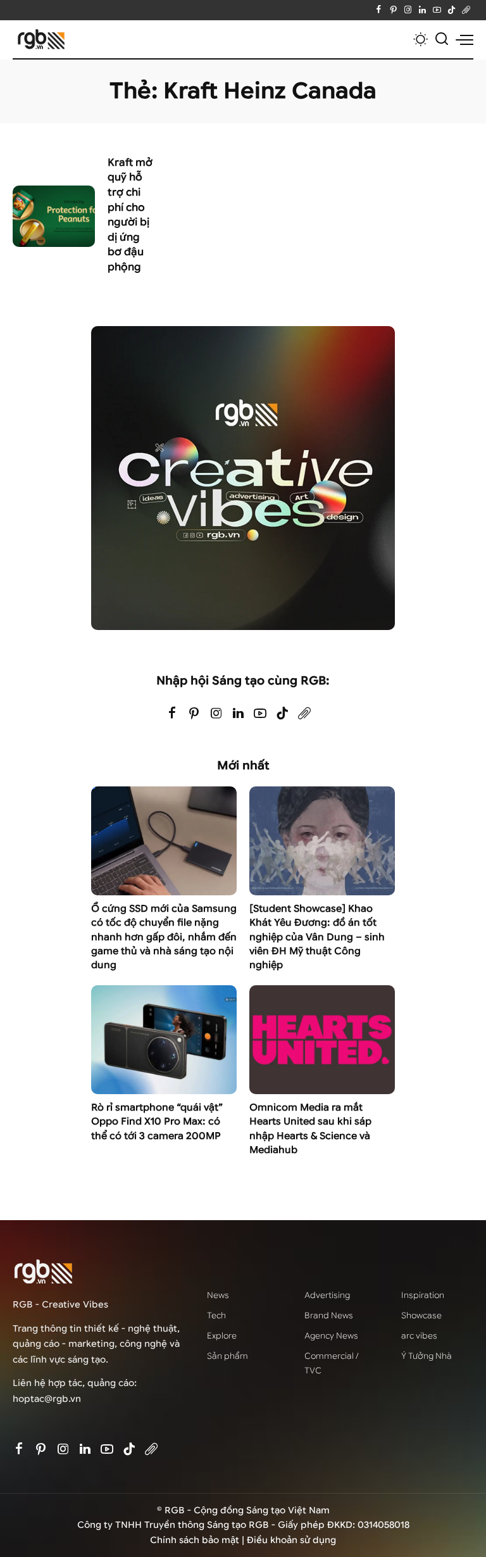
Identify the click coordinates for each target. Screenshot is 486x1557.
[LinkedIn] (422, 10)
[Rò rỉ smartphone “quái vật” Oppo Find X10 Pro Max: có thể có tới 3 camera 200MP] (164, 1040)
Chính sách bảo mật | (198, 1540)
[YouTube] (437, 10)
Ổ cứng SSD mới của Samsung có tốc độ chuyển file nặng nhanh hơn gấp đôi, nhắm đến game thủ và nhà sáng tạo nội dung (164, 937)
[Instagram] (408, 10)
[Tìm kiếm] (441, 39)
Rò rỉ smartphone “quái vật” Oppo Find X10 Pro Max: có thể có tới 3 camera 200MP (157, 1122)
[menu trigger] (464, 39)
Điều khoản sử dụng (291, 1540)
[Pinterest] (393, 10)
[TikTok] (451, 10)
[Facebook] (378, 10)
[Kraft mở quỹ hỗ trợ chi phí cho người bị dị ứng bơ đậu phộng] (54, 217)
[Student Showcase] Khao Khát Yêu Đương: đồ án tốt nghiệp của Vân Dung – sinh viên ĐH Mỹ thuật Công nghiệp (317, 937)
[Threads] (466, 10)
